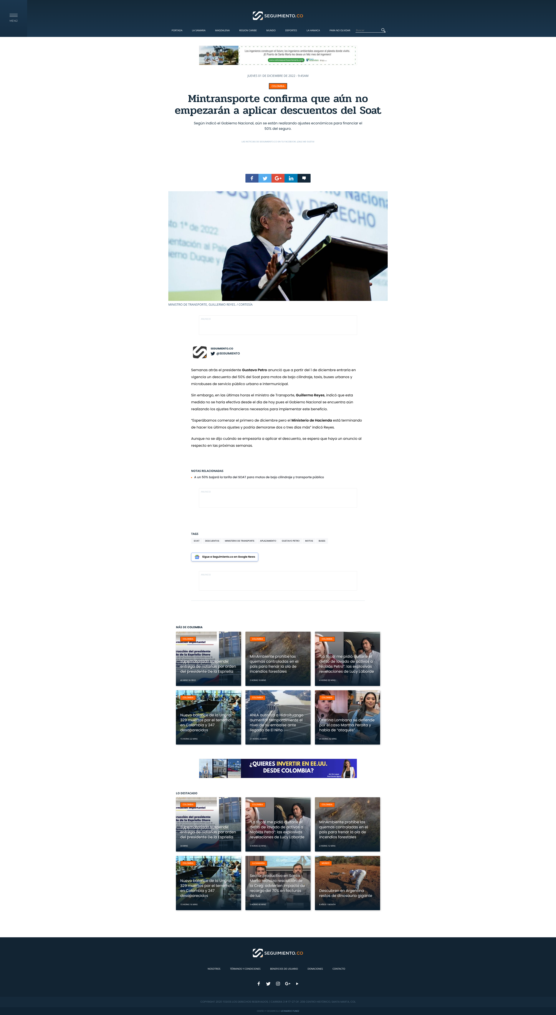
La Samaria (198, 30)
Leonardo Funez (290, 1011)
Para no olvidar (339, 30)
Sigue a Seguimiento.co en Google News (228, 557)
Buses (322, 540)
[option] (278, 249)
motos (309, 540)
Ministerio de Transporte (239, 540)
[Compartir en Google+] (278, 178)
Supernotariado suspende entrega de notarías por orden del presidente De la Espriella (208, 666)
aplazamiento (268, 540)
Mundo (271, 30)
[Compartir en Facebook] (251, 178)
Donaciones (315, 969)
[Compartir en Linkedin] (291, 178)
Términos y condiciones (245, 969)
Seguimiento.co (222, 349)
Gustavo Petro (291, 540)
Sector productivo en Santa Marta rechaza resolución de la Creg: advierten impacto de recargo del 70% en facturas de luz (277, 885)
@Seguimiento (228, 353)
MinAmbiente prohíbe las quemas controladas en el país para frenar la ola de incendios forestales (274, 664)
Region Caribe (248, 30)
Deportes (291, 30)
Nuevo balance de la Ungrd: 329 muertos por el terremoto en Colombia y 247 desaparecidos (207, 722)
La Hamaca (313, 30)
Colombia (278, 86)
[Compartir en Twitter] (264, 178)
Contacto (339, 969)
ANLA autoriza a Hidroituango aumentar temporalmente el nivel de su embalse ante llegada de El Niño (276, 722)
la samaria (258, 863)
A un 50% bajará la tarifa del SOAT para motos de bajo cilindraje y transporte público (259, 477)
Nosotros (214, 969)
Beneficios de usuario (284, 969)
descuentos (212, 540)
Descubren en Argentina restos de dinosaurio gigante (345, 893)
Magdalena (222, 30)
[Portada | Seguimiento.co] (278, 15)
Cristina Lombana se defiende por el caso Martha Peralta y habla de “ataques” (347, 725)
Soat (197, 540)
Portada (177, 30)
